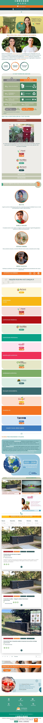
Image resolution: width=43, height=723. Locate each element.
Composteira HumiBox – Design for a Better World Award (15, 599)
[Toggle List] (39, 656)
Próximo (16, 656)
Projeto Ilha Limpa (28, 493)
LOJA (20, 155)
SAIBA (21, 154)
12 (12, 656)
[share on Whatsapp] (8, 564)
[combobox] (37, 656)
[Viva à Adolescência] (31, 503)
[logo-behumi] (21, 289)
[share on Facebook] (4, 564)
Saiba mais (31, 719)
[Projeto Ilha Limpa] (31, 487)
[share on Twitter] (6, 564)
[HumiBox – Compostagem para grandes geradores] (11, 487)
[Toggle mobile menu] (21, 12)
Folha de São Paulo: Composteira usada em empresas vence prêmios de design (20, 641)
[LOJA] (36, 719)
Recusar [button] (20, 721)
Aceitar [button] (16, 721)
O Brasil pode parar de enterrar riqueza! (11, 554)
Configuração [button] (26, 721)
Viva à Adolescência (28, 510)
